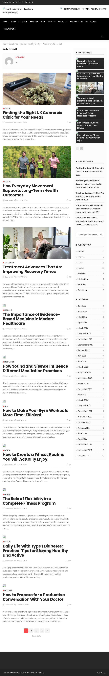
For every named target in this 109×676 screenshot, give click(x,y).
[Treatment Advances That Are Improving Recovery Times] (37, 243)
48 (70, 464)
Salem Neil (9, 122)
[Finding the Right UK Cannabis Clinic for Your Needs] (37, 89)
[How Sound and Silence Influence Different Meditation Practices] (4, 357)
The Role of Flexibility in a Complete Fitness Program (29, 501)
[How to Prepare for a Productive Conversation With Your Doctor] (4, 585)
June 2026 (91, 311)
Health (51, 21)
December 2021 (91, 444)
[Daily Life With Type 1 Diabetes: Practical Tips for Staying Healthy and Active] (4, 537)
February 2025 (91, 372)
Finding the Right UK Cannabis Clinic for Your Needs (32, 115)
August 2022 (91, 428)
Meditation (76, 21)
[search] (102, 36)
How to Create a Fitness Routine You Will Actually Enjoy (33, 457)
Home (6, 21)
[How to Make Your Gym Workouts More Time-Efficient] (4, 401)
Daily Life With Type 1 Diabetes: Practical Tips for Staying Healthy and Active (35, 550)
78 (70, 122)
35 (70, 509)
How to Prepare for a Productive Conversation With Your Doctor (34, 597)
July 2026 (91, 306)
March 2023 (91, 400)
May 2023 (91, 394)
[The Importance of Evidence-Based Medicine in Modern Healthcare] (4, 305)
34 (70, 605)
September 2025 (91, 344)
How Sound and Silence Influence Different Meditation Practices (35, 368)
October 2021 (91, 455)
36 (70, 329)
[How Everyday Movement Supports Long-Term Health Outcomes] (37, 162)
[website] (16, 62)
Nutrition (90, 21)
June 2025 (91, 361)
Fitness (34, 21)
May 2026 (91, 317)
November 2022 (91, 416)
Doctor (22, 21)
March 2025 (91, 367)
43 (70, 277)
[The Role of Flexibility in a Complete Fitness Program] (4, 489)
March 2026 (91, 328)
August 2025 (91, 350)
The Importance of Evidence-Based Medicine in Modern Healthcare (31, 319)
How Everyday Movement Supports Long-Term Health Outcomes (30, 190)
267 (69, 561)
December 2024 (91, 378)
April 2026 (91, 322)
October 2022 (91, 422)
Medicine (62, 21)
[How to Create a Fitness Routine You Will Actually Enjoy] (4, 445)
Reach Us (29, 2)
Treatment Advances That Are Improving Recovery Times (32, 269)
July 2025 (91, 355)
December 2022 (91, 411)
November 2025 (91, 339)
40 (70, 376)
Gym (43, 21)
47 (70, 200)
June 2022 (91, 433)
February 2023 (91, 405)
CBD (13, 21)
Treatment (10, 28)
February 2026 (91, 333)
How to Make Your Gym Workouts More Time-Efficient (35, 413)
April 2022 (91, 439)
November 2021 (91, 450)
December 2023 (91, 389)
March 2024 (91, 383)
